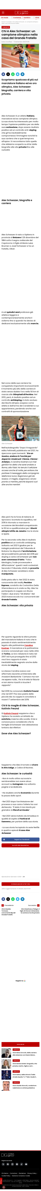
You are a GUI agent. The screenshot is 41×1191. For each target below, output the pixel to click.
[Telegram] (17, 74)
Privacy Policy (31, 1173)
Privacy (1, 1182)
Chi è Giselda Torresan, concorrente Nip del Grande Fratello (8, 912)
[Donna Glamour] (21, 13)
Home (3, 22)
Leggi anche (20, 1044)
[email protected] (34, 1180)
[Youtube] (26, 1164)
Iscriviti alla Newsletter (20, 845)
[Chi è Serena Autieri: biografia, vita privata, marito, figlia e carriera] (6, 1064)
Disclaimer (22, 1173)
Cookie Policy (6, 1176)
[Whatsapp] (13, 74)
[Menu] (3, 12)
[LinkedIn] (22, 74)
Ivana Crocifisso (7, 42)
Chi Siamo (5, 1173)
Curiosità (8, 22)
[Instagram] (12, 1164)
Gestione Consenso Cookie (21, 1176)
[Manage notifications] (3, 1187)
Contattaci (13, 1173)
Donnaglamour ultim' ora (20, 884)
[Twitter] (8, 74)
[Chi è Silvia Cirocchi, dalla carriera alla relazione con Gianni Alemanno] (6, 1053)
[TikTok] (21, 1164)
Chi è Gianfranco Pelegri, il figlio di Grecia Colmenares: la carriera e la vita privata (29, 911)
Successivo (32, 905)
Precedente (9, 905)
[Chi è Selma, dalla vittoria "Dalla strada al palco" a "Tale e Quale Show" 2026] (6, 1075)
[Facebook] (3, 74)
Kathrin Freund (11, 713)
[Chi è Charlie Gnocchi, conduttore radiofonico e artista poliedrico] (6, 1086)
